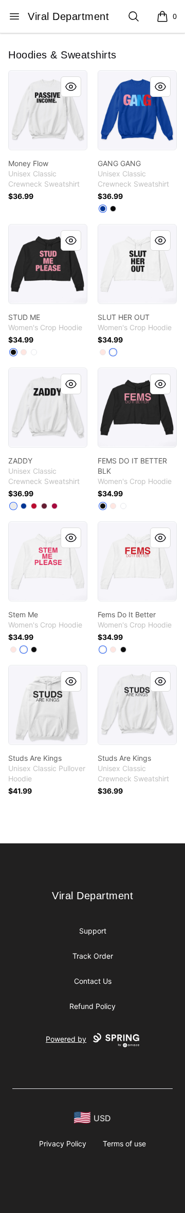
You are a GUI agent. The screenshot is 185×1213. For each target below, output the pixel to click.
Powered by (66, 1039)
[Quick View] (71, 86)
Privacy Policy (62, 1143)
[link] (48, 110)
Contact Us (93, 981)
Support (92, 930)
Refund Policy (92, 1006)
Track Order (92, 956)
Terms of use (124, 1143)
